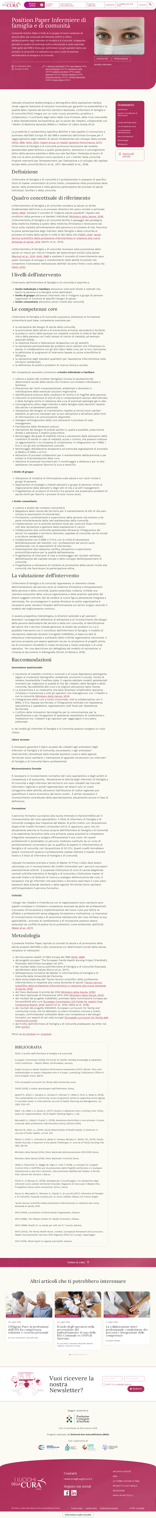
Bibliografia (122, 144)
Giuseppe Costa (75, 69)
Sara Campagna (53, 69)
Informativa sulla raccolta (78, 1514)
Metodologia (123, 140)
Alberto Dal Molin (60, 72)
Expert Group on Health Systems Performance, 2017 (70, 142)
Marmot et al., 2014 (23, 256)
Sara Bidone (75, 66)
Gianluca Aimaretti (56, 66)
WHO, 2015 (18, 267)
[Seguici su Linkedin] (74, 1493)
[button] (69, 1354)
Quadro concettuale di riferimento (127, 114)
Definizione (122, 109)
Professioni (121, 59)
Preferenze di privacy (109, 1508)
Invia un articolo (123, 1495)
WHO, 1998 (18, 142)
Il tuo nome (110, 1378)
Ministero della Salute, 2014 (52, 696)
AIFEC (25, 1027)
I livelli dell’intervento (127, 122)
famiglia (97, 64)
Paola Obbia (58, 80)
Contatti (142, 5)
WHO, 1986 (42, 256)
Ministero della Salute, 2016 (86, 216)
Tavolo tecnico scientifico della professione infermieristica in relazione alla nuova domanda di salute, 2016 (56, 238)
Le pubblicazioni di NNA (125, 5)
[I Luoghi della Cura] (11, 5)
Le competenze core (127, 126)
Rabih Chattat (114, 1341)
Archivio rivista (49, 5)
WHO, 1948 (18, 212)
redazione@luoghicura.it (78, 1478)
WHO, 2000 (32, 142)
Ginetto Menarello (77, 77)
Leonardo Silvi (32, 1338)
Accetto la (118, 1384)
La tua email (133, 1378)
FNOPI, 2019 (85, 234)
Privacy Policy (124, 1384)
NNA (115, 1476)
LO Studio (140, 1508)
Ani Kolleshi (29, 1034)
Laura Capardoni (17, 1338)
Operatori (102, 59)
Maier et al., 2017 (22, 928)
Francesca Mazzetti (77, 1343)
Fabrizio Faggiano (69, 74)
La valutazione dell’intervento (124, 131)
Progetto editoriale (91, 5)
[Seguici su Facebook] (66, 1493)
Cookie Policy (91, 1508)
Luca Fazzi (63, 1343)
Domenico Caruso (72, 1346)
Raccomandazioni (125, 136)
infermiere (106, 64)
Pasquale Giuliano (54, 77)
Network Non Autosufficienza (67, 5)
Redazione (110, 5)
